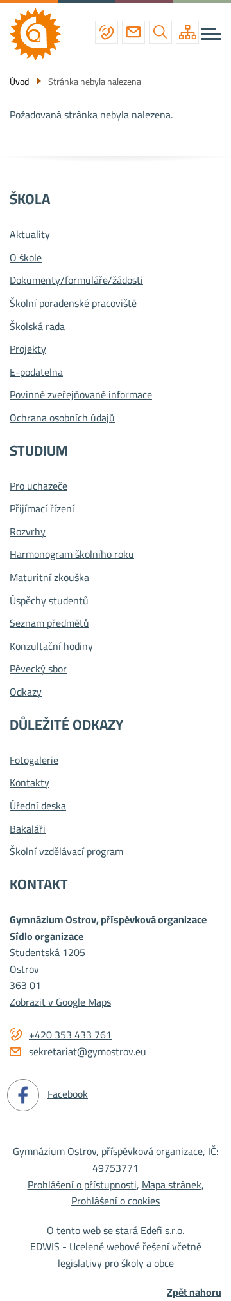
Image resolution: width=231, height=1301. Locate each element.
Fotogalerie (34, 760)
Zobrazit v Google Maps (60, 1001)
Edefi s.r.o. (162, 1230)
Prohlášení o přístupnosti (82, 1184)
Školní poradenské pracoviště (73, 303)
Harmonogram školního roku (72, 554)
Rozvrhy (28, 532)
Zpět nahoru (194, 1292)
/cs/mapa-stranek (187, 32)
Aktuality (30, 234)
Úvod (19, 81)
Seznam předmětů (49, 623)
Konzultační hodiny (51, 646)
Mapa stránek (171, 1184)
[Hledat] (160, 32)
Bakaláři (28, 829)
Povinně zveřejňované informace (81, 395)
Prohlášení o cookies (115, 1200)
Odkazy (26, 692)
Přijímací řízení (42, 509)
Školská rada (37, 326)
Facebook (67, 1093)
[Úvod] (40, 34)
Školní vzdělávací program (66, 852)
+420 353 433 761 (106, 32)
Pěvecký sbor (38, 669)
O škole (26, 258)
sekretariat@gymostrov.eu (133, 32)
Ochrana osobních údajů (62, 418)
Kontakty (29, 783)
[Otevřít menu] (211, 33)
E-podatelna (36, 372)
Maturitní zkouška (49, 577)
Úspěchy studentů (49, 601)
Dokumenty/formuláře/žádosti (76, 280)
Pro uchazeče (38, 486)
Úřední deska (38, 806)
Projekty (28, 349)
